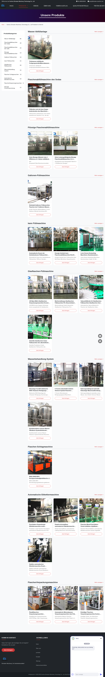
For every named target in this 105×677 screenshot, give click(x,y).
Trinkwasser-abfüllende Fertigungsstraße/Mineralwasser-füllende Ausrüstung (39, 63)
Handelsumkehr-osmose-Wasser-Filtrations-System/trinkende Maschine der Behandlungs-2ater (39, 430)
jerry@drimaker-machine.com (96, 1)
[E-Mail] (100, 336)
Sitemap (38, 661)
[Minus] (101, 638)
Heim (3, 24)
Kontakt (38, 656)
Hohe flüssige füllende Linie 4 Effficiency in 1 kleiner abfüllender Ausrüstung (39, 159)
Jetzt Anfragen (40, 71)
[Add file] (72, 674)
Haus (11, 6)
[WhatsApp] (100, 341)
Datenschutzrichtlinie (41, 665)
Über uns (47, 6)
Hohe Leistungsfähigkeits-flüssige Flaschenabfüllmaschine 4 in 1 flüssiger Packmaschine (65, 159)
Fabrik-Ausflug (62, 6)
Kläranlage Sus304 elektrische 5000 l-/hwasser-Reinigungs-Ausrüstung (38, 390)
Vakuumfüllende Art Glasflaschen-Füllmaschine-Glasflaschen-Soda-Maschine (91, 302)
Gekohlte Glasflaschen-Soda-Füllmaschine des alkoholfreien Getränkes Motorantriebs (39, 342)
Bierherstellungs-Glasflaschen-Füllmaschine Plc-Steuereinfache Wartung (65, 302)
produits (38, 652)
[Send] (101, 674)
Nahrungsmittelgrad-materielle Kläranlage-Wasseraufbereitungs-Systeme (91, 390)
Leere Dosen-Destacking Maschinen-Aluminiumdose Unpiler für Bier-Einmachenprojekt (91, 255)
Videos (35, 6)
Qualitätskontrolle (80, 6)
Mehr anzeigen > (99, 31)
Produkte (23, 6)
